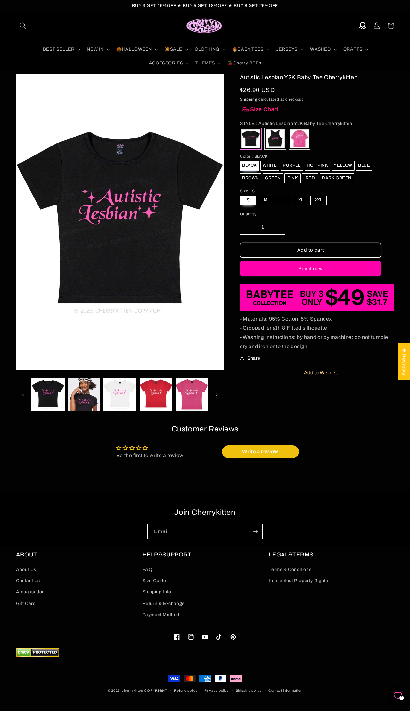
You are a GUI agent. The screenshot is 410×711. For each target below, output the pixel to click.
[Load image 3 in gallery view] (119, 394)
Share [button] (253, 358)
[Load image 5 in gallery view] (192, 394)
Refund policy (186, 690)
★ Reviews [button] (404, 361)
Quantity (248, 214)
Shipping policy (249, 690)
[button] (23, 26)
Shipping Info (157, 592)
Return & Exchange (164, 603)
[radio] (251, 139)
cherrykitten (132, 690)
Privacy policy (216, 690)
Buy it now (310, 268)
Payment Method (161, 614)
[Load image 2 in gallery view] (84, 394)
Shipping (249, 99)
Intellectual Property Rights (298, 580)
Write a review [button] (260, 451)
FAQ (147, 569)
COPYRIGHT (155, 690)
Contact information (285, 690)
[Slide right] (217, 394)
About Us (26, 569)
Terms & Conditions (290, 569)
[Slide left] (23, 394)
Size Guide (154, 580)
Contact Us (28, 580)
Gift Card (26, 603)
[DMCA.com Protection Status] (37, 655)
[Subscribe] (255, 531)
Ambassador (30, 592)
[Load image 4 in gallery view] (156, 394)
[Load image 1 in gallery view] (48, 394)
